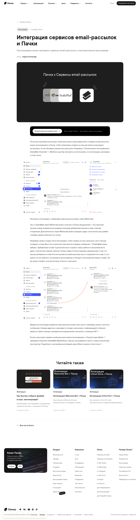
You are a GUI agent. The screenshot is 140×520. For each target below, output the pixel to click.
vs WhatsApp (101, 467)
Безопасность (80, 488)
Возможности (58, 455)
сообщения (85, 244)
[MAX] (37, 509)
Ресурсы (51, 3)
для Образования (103, 488)
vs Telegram (101, 471)
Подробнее (34, 514)
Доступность (124, 475)
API (95, 331)
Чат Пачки (79, 483)
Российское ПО (125, 471)
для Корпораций (103, 492)
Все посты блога (27, 425)
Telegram (12, 466)
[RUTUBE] (33, 509)
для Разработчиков (104, 496)
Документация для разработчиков (46, 131)
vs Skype (100, 479)
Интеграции (123, 463)
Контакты (88, 3)
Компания (78, 515)
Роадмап (56, 467)
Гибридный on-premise (127, 479)
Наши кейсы (123, 455)
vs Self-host (101, 475)
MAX (20, 466)
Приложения (57, 492)
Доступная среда (59, 471)
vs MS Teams (101, 463)
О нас (77, 455)
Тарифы (56, 459)
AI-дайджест (79, 463)
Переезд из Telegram (105, 459)
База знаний (57, 483)
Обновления (57, 463)
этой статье (95, 344)
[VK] (24, 509)
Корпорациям (38, 3)
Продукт (23, 3)
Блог (77, 459)
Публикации (79, 467)
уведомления (84, 225)
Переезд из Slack (103, 455)
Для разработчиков (60, 479)
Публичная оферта (64, 515)
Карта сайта (88, 515)
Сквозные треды (125, 467)
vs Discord (100, 483)
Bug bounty (57, 475)
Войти (112, 3)
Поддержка (74, 3)
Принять (42, 514)
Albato (101, 337)
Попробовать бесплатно (126, 3)
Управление (123, 459)
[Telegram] (20, 509)
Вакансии (78, 475)
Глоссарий (57, 488)
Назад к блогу (25, 22)
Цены (63, 3)
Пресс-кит (79, 471)
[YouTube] (29, 509)
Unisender (43, 152)
